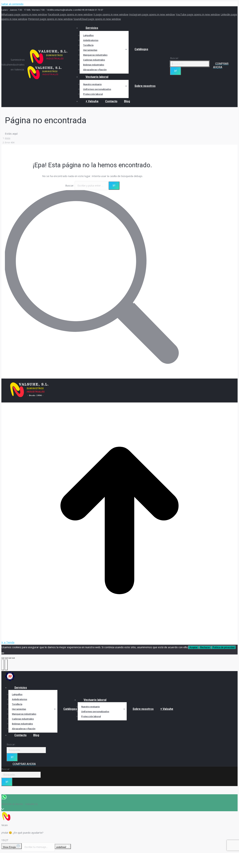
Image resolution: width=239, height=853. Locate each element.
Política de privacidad (223, 647)
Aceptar (193, 647)
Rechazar (205, 647)
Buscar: (69, 185)
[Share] (6, 657)
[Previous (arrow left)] (2, 664)
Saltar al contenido (12, 4)
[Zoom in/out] (13, 657)
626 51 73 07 (96, 10)
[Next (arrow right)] (6, 664)
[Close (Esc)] (2, 657)
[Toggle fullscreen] (9, 657)
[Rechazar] (2, 653)
